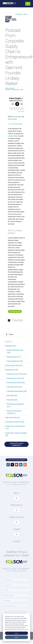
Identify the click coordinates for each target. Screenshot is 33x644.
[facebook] (8, 464)
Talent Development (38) (15, 361)
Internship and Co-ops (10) (15, 378)
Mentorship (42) (12, 395)
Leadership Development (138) (17, 391)
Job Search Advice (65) (14, 387)
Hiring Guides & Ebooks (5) (14, 365)
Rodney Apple (16, 116)
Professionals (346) (11, 370)
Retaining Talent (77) (13, 357)
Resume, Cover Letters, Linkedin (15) (14, 412)
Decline (16, 637)
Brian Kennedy (10, 88)
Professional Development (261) (15, 405)
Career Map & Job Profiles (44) (17, 374)
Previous (19, 14)
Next (24, 14)
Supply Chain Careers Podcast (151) (15, 427)
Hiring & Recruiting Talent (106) (15, 351)
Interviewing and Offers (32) (16, 382)
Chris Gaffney (12, 119)
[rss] (25, 464)
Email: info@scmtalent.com (16, 484)
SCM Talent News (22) (12, 417)
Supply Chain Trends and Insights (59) (16, 434)
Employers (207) (10, 346)
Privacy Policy (24, 629)
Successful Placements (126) (14, 422)
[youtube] (16, 464)
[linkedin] (20, 464)
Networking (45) (12, 400)
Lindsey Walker (13, 136)
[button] (16, 320)
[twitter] (12, 464)
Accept (16, 633)
